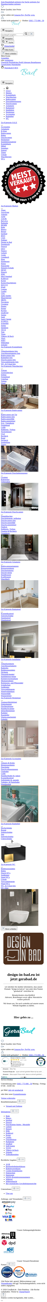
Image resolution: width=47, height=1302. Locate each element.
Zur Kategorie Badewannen (11, 410)
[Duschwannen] (19, 560)
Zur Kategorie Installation (10, 659)
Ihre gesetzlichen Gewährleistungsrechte (21, 1184)
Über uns (9, 1193)
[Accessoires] (19, 822)
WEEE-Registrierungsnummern (18, 1177)
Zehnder (9, 1152)
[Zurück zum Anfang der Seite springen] (3, 1295)
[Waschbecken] (19, 408)
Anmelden (5, 58)
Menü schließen (10, 54)
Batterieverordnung (13, 1169)
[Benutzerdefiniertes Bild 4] (31, 1277)
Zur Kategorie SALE (9, 123)
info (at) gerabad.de (15, 1090)
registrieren (9, 60)
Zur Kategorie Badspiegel (11, 609)
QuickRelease (11, 1140)
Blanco (8, 1118)
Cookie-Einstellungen (14, 1171)
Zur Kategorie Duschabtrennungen (14, 473)
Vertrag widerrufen (8, 1098)
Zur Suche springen (29, 2)
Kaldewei (9, 1133)
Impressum (10, 1175)
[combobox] (12, 34)
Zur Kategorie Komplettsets (11, 347)
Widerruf (9, 1179)
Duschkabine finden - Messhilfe (18, 1125)
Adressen (27, 62)
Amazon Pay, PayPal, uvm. (24, 15)
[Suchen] (26, 34)
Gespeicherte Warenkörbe (11, 65)
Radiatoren (10, 1142)
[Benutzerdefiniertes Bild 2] (7, 1277)
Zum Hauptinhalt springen (11, 2)
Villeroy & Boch (12, 1150)
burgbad (9, 1120)
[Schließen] (2, 1300)
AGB (8, 1164)
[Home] (26, 88)
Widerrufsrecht (11, 1181)
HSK (8, 1131)
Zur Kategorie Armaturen (10, 562)
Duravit (9, 1122)
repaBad (9, 1144)
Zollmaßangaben (12, 1154)
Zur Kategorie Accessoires (11, 759)
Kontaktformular (19, 1094)
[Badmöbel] (13, 862)
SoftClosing (10, 1146)
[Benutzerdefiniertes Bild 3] (19, 1277)
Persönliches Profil (16, 62)
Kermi (8, 1135)
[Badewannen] (19, 471)
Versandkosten (6, 1283)
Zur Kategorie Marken (9, 206)
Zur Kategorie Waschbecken (12, 366)
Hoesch (9, 1129)
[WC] (19, 925)
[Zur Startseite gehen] (13, 27)
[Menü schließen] (2, 125)
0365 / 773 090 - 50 (36, 21)
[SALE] (23, 204)
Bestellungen (36, 62)
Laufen (8, 1137)
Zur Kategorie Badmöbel (10, 824)
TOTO (8, 1148)
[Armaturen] (19, 607)
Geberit (8, 1127)
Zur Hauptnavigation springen (20, 3)
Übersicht (5, 62)
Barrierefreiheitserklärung (15, 1166)
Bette (8, 1116)
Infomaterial (6, 1112)
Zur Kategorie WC (8, 864)
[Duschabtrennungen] (19, 510)
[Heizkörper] (19, 757)
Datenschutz (10, 1173)
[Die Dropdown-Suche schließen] (31, 34)
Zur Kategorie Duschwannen (12, 512)
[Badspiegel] (19, 657)
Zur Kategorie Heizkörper (11, 698)
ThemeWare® (24, 1292)
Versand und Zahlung (14, 1106)
